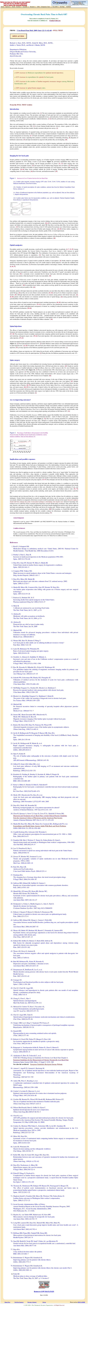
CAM (38, 6)
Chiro (25, 6)
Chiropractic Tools (45, 6)
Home (2, 6)
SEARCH (68, 6)
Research (32, 6)
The (55, 6)
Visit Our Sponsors (19, 1302)
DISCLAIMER (81, 1302)
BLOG (13, 6)
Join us (44, 1302)
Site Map (62, 6)
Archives (18, 6)
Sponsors (7, 6)
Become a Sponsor (32, 1302)
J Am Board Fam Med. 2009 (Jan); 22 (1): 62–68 (34, 30)
